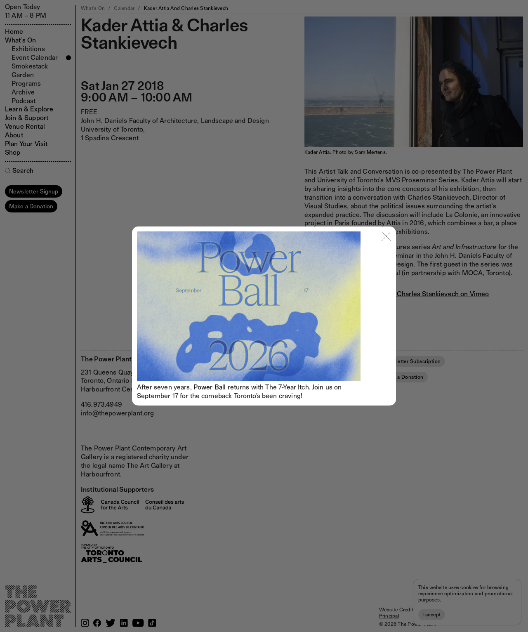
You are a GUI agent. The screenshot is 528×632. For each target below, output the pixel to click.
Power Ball (209, 387)
